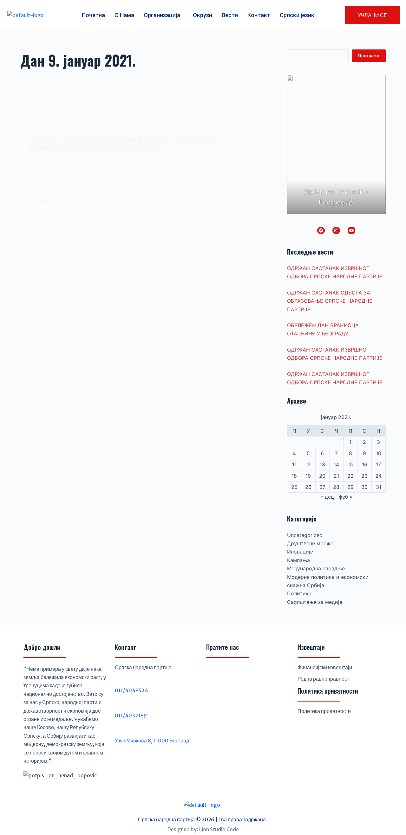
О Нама (124, 15)
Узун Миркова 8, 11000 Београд (152, 740)
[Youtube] (244, 672)
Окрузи (202, 15)
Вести (230, 15)
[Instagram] (336, 230)
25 (294, 487)
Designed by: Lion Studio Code (203, 829)
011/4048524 (131, 690)
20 (322, 476)
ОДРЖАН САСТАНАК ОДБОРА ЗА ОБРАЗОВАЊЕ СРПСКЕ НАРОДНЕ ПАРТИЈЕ (329, 301)
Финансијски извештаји (325, 667)
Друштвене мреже (310, 543)
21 (336, 476)
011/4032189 (131, 715)
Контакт (258, 15)
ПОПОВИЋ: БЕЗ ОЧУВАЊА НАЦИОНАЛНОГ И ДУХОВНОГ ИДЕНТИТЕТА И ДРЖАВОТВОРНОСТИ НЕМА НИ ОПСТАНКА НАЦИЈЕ (121, 144)
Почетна (93, 15)
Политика (41, 128)
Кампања (298, 560)
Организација (162, 15)
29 (350, 487)
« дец (327, 497)
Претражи (368, 55)
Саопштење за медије (314, 602)
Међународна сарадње (316, 568)
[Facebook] (321, 230)
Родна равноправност (323, 679)
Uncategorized (305, 535)
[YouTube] (351, 230)
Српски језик (297, 15)
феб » (345, 497)
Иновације (300, 551)
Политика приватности (324, 711)
